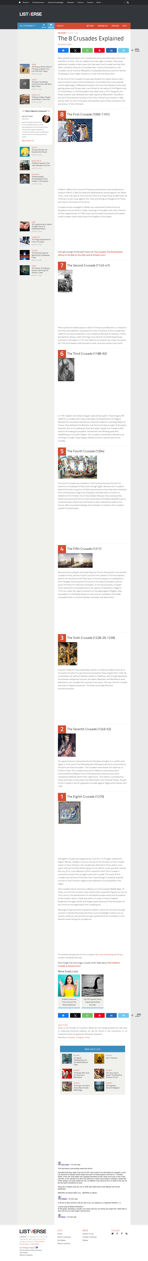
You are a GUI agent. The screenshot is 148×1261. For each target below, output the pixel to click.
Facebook (71, 1038)
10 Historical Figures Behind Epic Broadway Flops (41, 255)
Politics (34, 147)
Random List (103, 26)
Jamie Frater (66, 44)
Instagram (80, 1038)
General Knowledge (55, 2)
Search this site (128, 2)
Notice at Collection (26, 1255)
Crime (33, 222)
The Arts (34, 251)
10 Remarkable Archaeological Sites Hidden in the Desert (40, 179)
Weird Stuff (36, 95)
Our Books (61, 1240)
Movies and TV (36, 161)
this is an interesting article (107, 955)
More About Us (28, 141)
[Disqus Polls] (92, 1126)
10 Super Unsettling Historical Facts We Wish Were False (42, 84)
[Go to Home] (29, 22)
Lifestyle (70, 2)
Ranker (85, 1240)
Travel (34, 64)
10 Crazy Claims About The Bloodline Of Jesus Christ (114, 1075)
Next (125, 26)
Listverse (23, 1237)
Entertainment (38, 2)
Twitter (112, 1234)
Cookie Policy (34, 1244)
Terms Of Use (39, 1242)
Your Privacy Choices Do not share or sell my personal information (31, 1250)
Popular (51, 27)
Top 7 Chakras (111, 1058)
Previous (115, 26)
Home (59, 1234)
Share (91, 26)
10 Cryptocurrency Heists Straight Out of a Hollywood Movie (42, 226)
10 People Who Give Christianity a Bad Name (81, 1075)
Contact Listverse (90, 1237)
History (34, 80)
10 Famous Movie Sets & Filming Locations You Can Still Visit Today (42, 69)
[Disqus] (92, 1189)
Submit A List (88, 1234)
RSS (127, 1234)
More (99, 2)
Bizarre (26, 2)
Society (90, 2)
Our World (35, 174)
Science (80, 2)
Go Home (19, 2)
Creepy (34, 266)
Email (87, 1038)
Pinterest (122, 1234)
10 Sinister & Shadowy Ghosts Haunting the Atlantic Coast (41, 270)
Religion (62, 33)
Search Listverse (64, 1237)
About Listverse (63, 1243)
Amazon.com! (99, 255)
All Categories (26, 26)
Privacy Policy (24, 1244)
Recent (44, 27)
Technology (36, 237)
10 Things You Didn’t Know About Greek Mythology (82, 1088)
